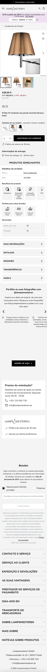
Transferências (13, 269)
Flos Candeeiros (30, 173)
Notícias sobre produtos (20, 640)
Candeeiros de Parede (14, 26)
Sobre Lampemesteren (18, 622)
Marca (7, 278)
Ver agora (29, 16)
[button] (6, 82)
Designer (9, 261)
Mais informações (14, 244)
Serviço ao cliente (15, 562)
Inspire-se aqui (22, 363)
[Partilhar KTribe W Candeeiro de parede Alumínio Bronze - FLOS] (43, 38)
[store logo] (17, 8)
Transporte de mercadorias (13, 611)
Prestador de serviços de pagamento (21, 591)
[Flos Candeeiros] (15, 106)
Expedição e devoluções (19, 571)
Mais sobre (10, 631)
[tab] (23, 553)
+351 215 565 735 (18, 400)
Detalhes (9, 252)
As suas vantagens (16, 580)
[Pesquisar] (39, 8)
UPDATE (22, 20)
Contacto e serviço (16, 553)
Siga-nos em (10, 601)
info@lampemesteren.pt (20, 405)
